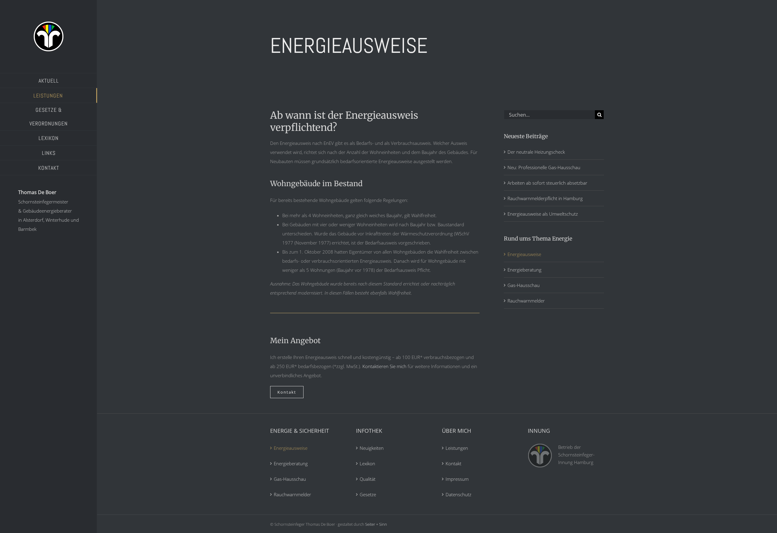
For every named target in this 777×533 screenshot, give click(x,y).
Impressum (457, 479)
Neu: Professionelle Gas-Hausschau (543, 167)
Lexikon (367, 463)
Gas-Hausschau (523, 285)
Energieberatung (524, 270)
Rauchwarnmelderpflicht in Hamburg (545, 198)
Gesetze (368, 494)
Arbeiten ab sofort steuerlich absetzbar (547, 183)
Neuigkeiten (372, 448)
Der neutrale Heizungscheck (536, 152)
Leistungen (457, 448)
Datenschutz (458, 494)
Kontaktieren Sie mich (384, 366)
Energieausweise (524, 254)
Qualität (367, 479)
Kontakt (453, 463)
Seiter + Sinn (376, 524)
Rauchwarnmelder (526, 301)
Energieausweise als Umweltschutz (542, 214)
